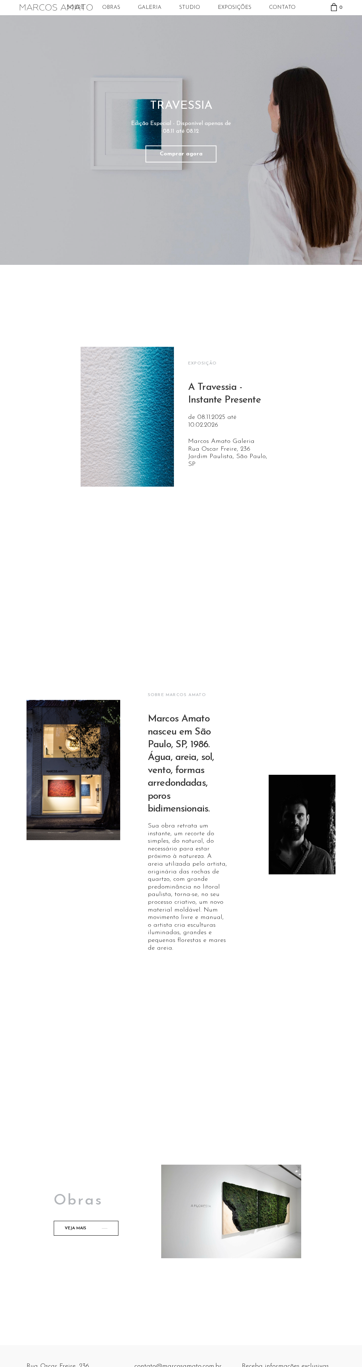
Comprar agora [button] (181, 154)
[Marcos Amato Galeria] (56, 7)
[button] (86, 1228)
